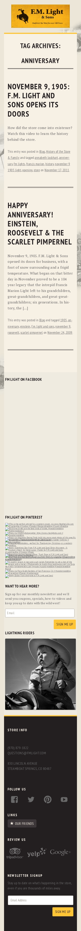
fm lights (19, 164)
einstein (25, 327)
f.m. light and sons (43, 327)
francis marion (35, 164)
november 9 (62, 327)
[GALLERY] (40, 709)
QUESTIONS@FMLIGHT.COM (27, 753)
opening (27, 170)
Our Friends (24, 824)
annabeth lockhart (46, 158)
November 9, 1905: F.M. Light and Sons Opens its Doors (39, 100)
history (49, 164)
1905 (63, 320)
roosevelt (13, 333)
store (37, 170)
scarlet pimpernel (31, 333)
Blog (42, 152)
